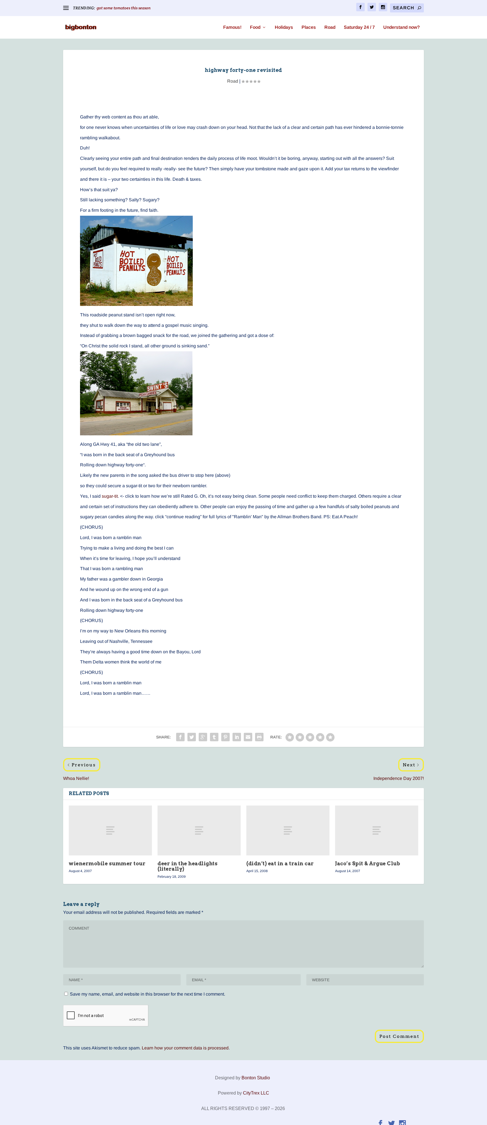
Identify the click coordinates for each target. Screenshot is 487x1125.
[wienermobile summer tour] (110, 830)
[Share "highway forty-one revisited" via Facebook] (180, 737)
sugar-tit (110, 496)
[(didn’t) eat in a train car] (287, 830)
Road (329, 27)
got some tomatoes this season (123, 7)
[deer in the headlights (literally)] (199, 830)
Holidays (284, 27)
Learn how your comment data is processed (185, 1047)
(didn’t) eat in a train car (280, 863)
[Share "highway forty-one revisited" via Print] (259, 737)
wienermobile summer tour (107, 863)
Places (309, 27)
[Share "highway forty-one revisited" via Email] (248, 737)
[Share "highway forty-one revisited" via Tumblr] (214, 737)
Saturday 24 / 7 (359, 27)
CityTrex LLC (256, 1093)
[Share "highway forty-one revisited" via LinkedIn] (236, 737)
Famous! (232, 27)
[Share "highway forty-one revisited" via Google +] (203, 737)
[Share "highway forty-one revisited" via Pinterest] (225, 737)
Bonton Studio (256, 1077)
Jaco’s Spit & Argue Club (367, 863)
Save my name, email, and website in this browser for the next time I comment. (147, 994)
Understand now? (401, 27)
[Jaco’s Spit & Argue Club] (376, 830)
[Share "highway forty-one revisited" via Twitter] (191, 737)
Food (255, 27)
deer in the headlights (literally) (188, 866)
